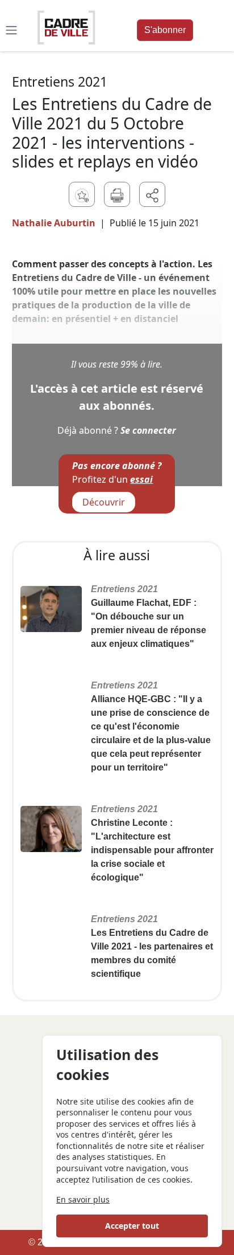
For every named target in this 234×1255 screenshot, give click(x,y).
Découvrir (103, 502)
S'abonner (165, 30)
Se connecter (148, 430)
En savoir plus (83, 1199)
